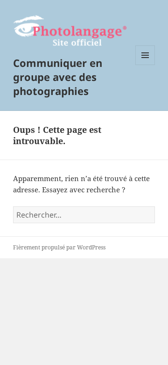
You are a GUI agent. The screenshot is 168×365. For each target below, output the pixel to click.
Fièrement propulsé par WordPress (59, 247)
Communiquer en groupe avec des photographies (57, 77)
